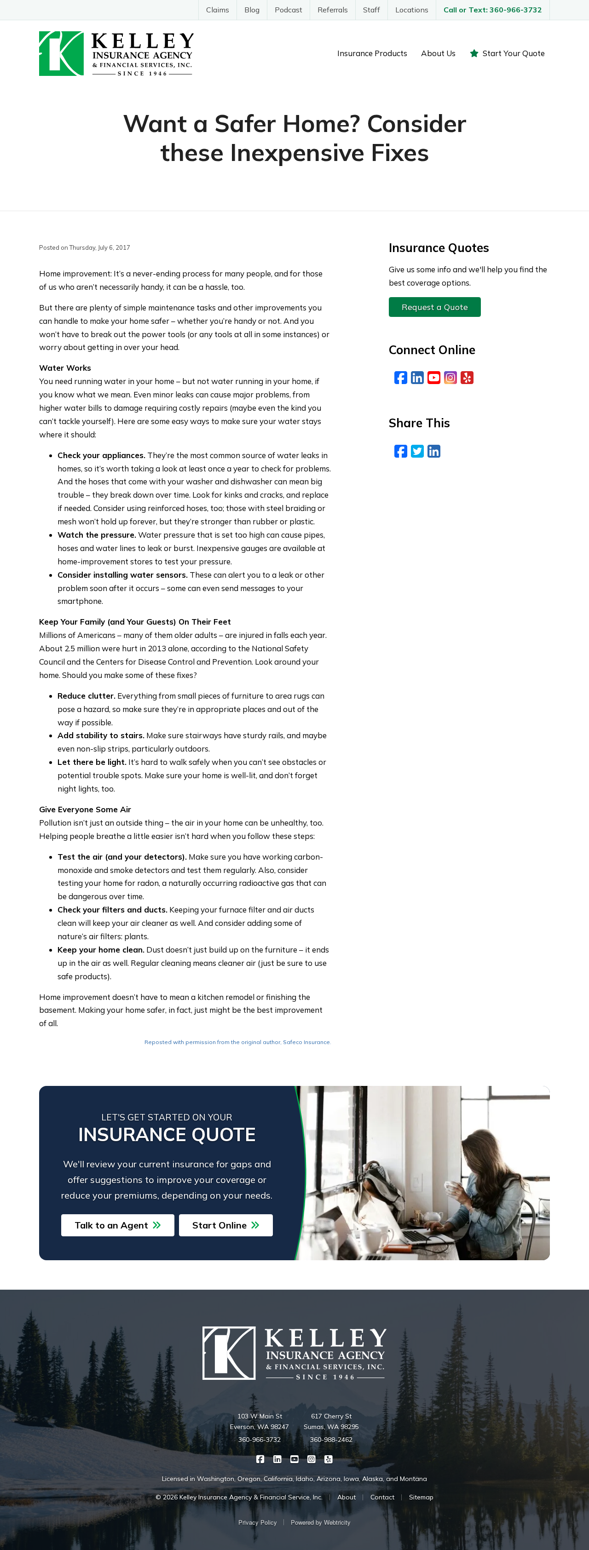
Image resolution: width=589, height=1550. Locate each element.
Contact (382, 1497)
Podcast (288, 9)
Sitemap (421, 1497)
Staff (371, 9)
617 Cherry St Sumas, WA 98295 (331, 1421)
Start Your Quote (514, 53)
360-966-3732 (259, 1439)
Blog (252, 9)
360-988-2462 (331, 1439)
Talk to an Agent (111, 1225)
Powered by (321, 1522)
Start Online (219, 1225)
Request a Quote (435, 307)
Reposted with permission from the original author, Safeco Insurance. (237, 1042)
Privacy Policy (257, 1522)
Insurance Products (372, 53)
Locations (411, 9)
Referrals (333, 9)
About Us (438, 53)
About (346, 1497)
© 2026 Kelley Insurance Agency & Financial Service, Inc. (239, 1497)
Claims (217, 9)
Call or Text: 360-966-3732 (493, 9)
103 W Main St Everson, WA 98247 (259, 1421)
